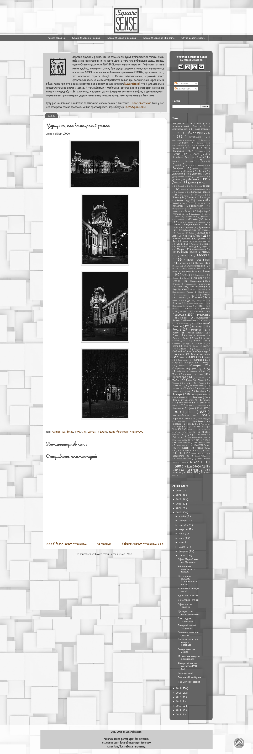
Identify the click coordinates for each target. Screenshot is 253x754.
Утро (188, 391)
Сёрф (186, 346)
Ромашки (201, 335)
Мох (207, 260)
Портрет (188, 308)
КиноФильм (196, 214)
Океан (186, 278)
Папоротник (204, 284)
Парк (180, 286)
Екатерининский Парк (200, 189)
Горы (188, 165)
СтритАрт (205, 363)
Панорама (189, 284)
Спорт (175, 363)
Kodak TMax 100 (202, 456)
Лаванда (181, 233)
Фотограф (205, 400)
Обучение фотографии (193, 38)
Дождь (193, 182)
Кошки (191, 222)
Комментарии (184, 88)
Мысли (175, 268)
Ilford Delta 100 (184, 443)
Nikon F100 (179, 470)
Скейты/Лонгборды (182, 351)
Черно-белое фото (118, 432)
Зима (77, 432)
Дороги (205, 185)
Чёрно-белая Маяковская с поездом (186, 569)
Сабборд (176, 343)
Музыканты (177, 266)
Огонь (185, 275)
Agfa (179, 427)
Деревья (194, 179)
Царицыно (93, 432)
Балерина (205, 140)
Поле (201, 306)
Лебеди (192, 233)
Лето (197, 235)
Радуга (207, 320)
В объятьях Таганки (188, 600)
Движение (178, 173)
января (183, 555)
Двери (201, 171)
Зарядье (192, 197)
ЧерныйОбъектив (181, 418)
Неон (175, 272)
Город (205, 160)
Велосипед (179, 151)
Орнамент (199, 278)
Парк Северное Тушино (183, 292)
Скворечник (199, 349)
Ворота (201, 157)
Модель (206, 252)
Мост (190, 259)
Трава (200, 374)
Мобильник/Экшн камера (185, 252)
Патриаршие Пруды (187, 295)
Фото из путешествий (183, 400)
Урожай (176, 388)
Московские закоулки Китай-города (189, 657)
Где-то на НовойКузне (189, 677)
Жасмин (181, 192)
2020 (179, 512)
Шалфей (182, 421)
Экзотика (177, 424)
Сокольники (183, 360)
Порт (175, 309)
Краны (202, 222)
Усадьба (188, 388)
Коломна (206, 217)
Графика (201, 165)
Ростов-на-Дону (180, 338)
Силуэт (206, 346)
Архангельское (202, 129)
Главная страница (56, 38)
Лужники (201, 238)
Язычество (205, 424)
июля (182, 533)
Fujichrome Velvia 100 (197, 437)
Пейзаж (206, 294)
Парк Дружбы (179, 289)
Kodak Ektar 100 (198, 453)
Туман (201, 380)
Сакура (188, 343)
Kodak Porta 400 (181, 456)
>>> (143, 544)
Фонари (177, 394)
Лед (201, 232)
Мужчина (184, 263)
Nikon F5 (198, 470)
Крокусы (176, 227)
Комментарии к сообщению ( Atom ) (114, 554)
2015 (179, 706)
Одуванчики (200, 275)
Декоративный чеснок (182, 177)
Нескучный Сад (190, 271)
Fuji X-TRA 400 (197, 434)
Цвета (191, 408)
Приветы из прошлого (192, 311)
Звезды (207, 198)
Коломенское (191, 216)
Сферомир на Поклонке (185, 605)
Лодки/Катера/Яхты (182, 238)
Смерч (182, 357)
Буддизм (177, 148)
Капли (188, 211)
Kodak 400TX (203, 448)
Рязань (198, 340)
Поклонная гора (197, 303)
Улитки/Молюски (197, 386)
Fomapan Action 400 (184, 432)
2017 (179, 697)
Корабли (194, 219)
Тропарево (201, 377)
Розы (175, 335)
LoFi (183, 463)
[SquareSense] (132, 84)
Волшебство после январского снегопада (188, 642)
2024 (179, 495)
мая (181, 542)
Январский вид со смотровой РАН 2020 (187, 666)
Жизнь (176, 197)
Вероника (199, 151)
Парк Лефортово (198, 289)
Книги (207, 214)
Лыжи (186, 241)
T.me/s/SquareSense (135, 107)
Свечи (175, 346)
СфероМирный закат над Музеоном (188, 560)
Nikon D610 (200, 462)
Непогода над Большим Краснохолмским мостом (188, 580)
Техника (188, 374)
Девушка (197, 173)
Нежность (201, 268)
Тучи (189, 383)
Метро (181, 249)
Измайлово (178, 206)
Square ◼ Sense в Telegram (86, 38)
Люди (180, 244)
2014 (179, 710)
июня (182, 538)
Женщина (185, 195)
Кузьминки (204, 227)
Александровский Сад (186, 126)
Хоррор (202, 405)
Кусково (206, 230)
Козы (178, 217)
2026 (179, 490)
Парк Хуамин (204, 292)
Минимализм (198, 249)
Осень (177, 280)
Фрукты (189, 405)
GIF (198, 440)
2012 (179, 714)
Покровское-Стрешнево (182, 306)
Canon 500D (192, 429)
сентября (184, 525)
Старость (190, 363)
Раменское (184, 324)
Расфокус (198, 326)
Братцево (200, 145)
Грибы (196, 168)
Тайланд (205, 368)
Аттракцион (196, 137)
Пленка (197, 297)
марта (182, 547)
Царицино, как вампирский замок (188, 612)
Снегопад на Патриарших (185, 619)
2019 (179, 688)
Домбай (181, 186)
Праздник (205, 308)
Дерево (176, 179)
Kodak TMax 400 (184, 459)
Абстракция (179, 123)
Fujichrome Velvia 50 (181, 440)
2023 (179, 499)
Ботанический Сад (181, 145)
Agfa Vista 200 (194, 427)
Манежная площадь (187, 246)
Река (176, 329)
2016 (179, 701)
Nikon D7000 (136, 432)
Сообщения (183, 83)
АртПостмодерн (180, 129)
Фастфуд (200, 391)
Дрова (184, 189)
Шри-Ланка (198, 421)
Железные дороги (200, 192)
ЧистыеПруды (204, 419)
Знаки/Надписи (180, 203)
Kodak (185, 448)
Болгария (184, 143)
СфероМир (178, 368)
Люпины (195, 244)
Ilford (207, 440)
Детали (177, 182)
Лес (185, 236)
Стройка (182, 366)
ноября (183, 516)
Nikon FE (177, 472)
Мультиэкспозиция (196, 266)
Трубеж (176, 380)
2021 (179, 508)
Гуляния (188, 171)
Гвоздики (190, 161)
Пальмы (176, 284)
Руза (196, 338)
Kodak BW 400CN (188, 450)
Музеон (199, 263)
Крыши (190, 227)
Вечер (70, 432)
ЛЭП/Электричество (201, 241)
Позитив (177, 303)
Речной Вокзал (195, 333)
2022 (179, 503)
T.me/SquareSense (141, 103)
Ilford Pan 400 (183, 445)
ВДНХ (196, 148)
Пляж (175, 301)
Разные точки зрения (189, 682)
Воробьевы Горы (181, 157)
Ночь (206, 271)
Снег (83, 432)
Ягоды (191, 424)
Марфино (206, 247)
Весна (177, 154)
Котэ (207, 219)
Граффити (178, 168)
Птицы (184, 317)
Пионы (183, 297)
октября (183, 520)
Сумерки (196, 365)
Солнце (198, 360)
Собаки (207, 357)
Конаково (181, 219)
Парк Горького (196, 286)
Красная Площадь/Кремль (187, 224)
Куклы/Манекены (188, 230)
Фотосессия (185, 402)
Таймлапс (181, 371)
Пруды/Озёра (203, 315)
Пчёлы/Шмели (191, 320)
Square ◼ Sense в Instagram (121, 38)
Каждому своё (185, 673)
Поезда (186, 300)
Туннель (176, 383)
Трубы (189, 380)
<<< (66, 544)
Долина (206, 183)
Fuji (199, 432)
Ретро (176, 332)
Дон (193, 186)
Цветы (205, 408)
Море (184, 255)
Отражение (196, 281)
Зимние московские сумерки (188, 633)
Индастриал (197, 206)
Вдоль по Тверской (188, 595)
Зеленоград (182, 200)
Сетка (196, 346)
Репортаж (197, 329)
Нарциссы (187, 268)
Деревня (201, 177)
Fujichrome (178, 437)
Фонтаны (198, 397)
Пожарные (201, 301)
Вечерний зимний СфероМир (187, 626)
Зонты (200, 203)
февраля (184, 551)
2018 (179, 693)
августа (183, 529)
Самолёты (200, 343)
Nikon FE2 (193, 472)
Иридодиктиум (178, 209)
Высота (176, 161)
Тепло (175, 374)
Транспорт (179, 377)
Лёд (174, 236)
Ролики (189, 335)
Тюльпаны (178, 385)
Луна (175, 241)
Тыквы (202, 383)
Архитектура (58, 432)
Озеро (175, 278)
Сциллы (194, 369)
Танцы (193, 371)
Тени (203, 371)
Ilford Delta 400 (202, 442)
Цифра (103, 432)
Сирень (183, 349)
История (193, 209)
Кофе (180, 222)
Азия (200, 124)
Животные (200, 195)
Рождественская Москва (186, 650)
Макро (206, 244)
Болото (201, 143)
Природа (178, 314)
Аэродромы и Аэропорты (184, 140)
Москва (203, 255)
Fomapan (206, 429)
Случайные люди (200, 354)
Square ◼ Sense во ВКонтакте (159, 38)
